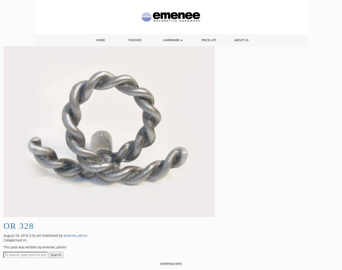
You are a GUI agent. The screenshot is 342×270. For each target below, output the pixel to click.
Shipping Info (171, 264)
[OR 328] (109, 131)
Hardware (171, 40)
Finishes (134, 40)
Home (100, 40)
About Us (241, 40)
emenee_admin (75, 235)
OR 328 (18, 226)
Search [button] (55, 255)
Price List (208, 40)
